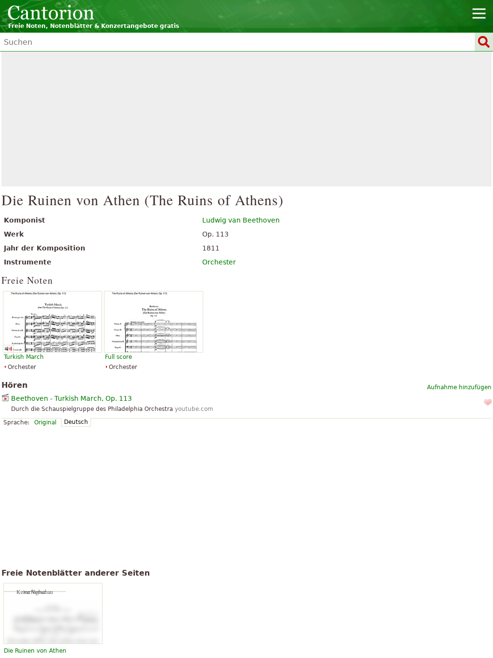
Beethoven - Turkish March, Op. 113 (71, 398)
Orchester (219, 262)
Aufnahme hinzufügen (459, 387)
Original (45, 422)
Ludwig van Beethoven (241, 220)
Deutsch (76, 422)
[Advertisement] (246, 119)
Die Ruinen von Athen (35, 650)
